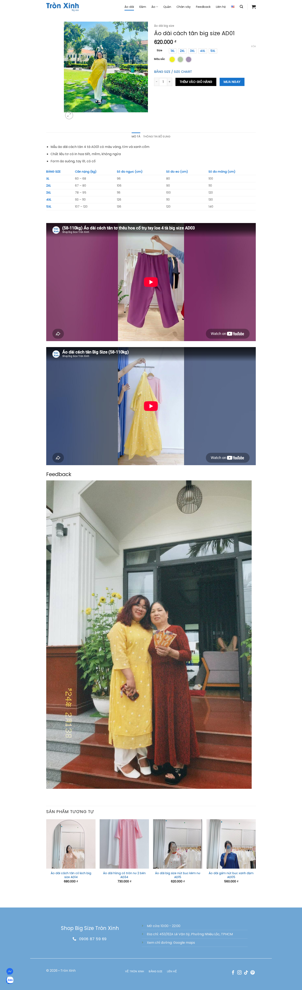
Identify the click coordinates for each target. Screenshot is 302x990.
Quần (167, 7)
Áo (153, 7)
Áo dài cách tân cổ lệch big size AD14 (71, 875)
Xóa (253, 46)
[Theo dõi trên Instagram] (239, 972)
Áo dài (129, 7)
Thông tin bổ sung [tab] (156, 136)
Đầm (142, 7)
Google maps (184, 942)
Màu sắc (159, 59)
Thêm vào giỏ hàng (196, 82)
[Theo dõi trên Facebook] (233, 972)
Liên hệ (221, 7)
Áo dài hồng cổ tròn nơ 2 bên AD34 (124, 875)
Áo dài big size (164, 26)
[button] (241, 7)
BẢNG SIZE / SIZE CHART (173, 71)
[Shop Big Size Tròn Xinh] (62, 6)
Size (159, 50)
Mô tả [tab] (136, 136)
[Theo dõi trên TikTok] (246, 972)
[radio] (172, 51)
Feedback (203, 7)
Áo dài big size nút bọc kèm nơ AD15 (177, 875)
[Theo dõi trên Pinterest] (252, 972)
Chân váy (183, 7)
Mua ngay (232, 82)
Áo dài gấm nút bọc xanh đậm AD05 (231, 875)
